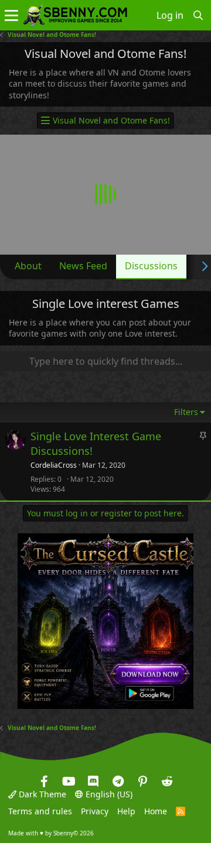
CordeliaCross (53, 465)
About (28, 265)
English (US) (107, 794)
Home (155, 811)
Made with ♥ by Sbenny (51, 833)
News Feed (83, 265)
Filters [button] (186, 411)
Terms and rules (40, 811)
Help (126, 811)
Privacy (94, 811)
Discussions (151, 265)
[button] (11, 15)
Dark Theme (41, 794)
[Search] (198, 15)
